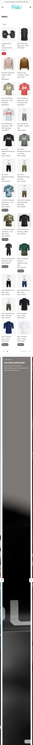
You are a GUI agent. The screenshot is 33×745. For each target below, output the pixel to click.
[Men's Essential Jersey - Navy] (9, 327)
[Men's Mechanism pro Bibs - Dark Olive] (9, 304)
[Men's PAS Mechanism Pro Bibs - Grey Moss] (24, 165)
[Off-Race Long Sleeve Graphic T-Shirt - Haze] (9, 64)
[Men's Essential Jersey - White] (24, 327)
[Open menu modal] (2, 7)
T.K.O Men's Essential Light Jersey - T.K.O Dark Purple (8, 202)
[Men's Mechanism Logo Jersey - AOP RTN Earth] (9, 89)
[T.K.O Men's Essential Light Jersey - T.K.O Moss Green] (9, 220)
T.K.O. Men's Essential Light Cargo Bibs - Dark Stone (23, 202)
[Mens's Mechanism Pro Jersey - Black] (24, 220)
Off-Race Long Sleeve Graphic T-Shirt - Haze (8, 75)
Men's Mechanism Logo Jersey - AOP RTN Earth (7, 100)
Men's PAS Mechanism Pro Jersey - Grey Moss (23, 151)
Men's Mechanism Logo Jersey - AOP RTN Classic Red (22, 100)
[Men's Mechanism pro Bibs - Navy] (24, 281)
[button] (2, 580)
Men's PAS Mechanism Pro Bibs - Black (8, 177)
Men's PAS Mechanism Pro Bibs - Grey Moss (23, 177)
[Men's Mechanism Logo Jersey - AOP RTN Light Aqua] (9, 115)
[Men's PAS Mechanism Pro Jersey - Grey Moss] (24, 140)
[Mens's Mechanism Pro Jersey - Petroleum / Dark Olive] (24, 249)
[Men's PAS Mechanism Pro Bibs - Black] (9, 165)
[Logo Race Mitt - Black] (9, 34)
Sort (4, 24)
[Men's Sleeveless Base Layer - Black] (24, 34)
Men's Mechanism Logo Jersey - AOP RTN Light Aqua (7, 126)
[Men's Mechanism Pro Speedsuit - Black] (9, 249)
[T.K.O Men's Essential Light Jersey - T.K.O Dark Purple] (9, 191)
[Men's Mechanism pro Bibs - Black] (9, 281)
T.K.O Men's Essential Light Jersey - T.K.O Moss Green (8, 232)
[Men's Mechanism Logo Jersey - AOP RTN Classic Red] (24, 89)
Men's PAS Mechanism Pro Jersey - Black (8, 151)
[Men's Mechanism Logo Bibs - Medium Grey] (24, 115)
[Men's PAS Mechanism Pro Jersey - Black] (9, 140)
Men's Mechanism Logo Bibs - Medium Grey (23, 126)
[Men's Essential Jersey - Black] (24, 304)
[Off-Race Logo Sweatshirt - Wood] (24, 64)
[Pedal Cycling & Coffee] (16, 7)
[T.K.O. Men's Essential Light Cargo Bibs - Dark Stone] (24, 191)
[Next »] (7, 351)
